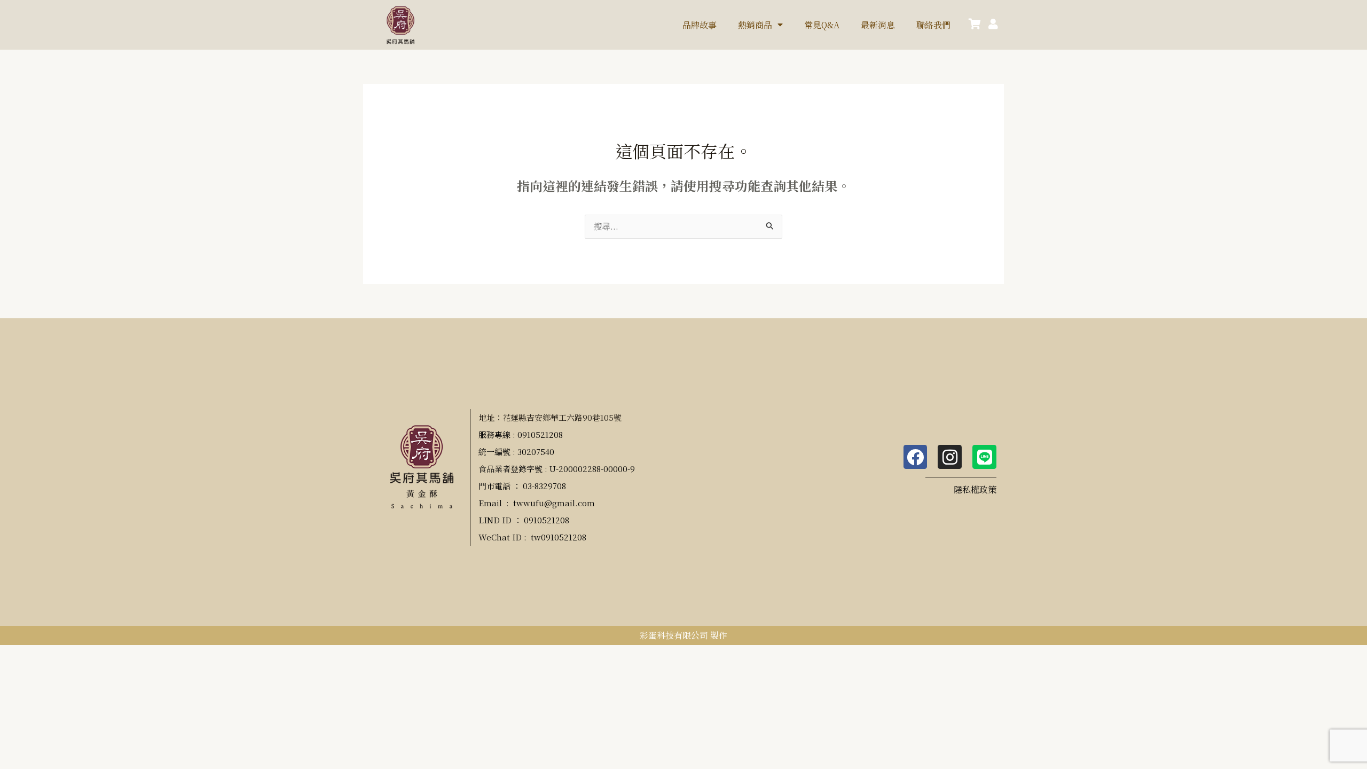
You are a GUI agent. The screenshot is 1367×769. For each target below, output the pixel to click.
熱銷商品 (755, 25)
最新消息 (878, 25)
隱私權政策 (975, 489)
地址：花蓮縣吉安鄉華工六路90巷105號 (550, 417)
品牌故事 (699, 25)
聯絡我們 (933, 25)
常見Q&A (821, 25)
